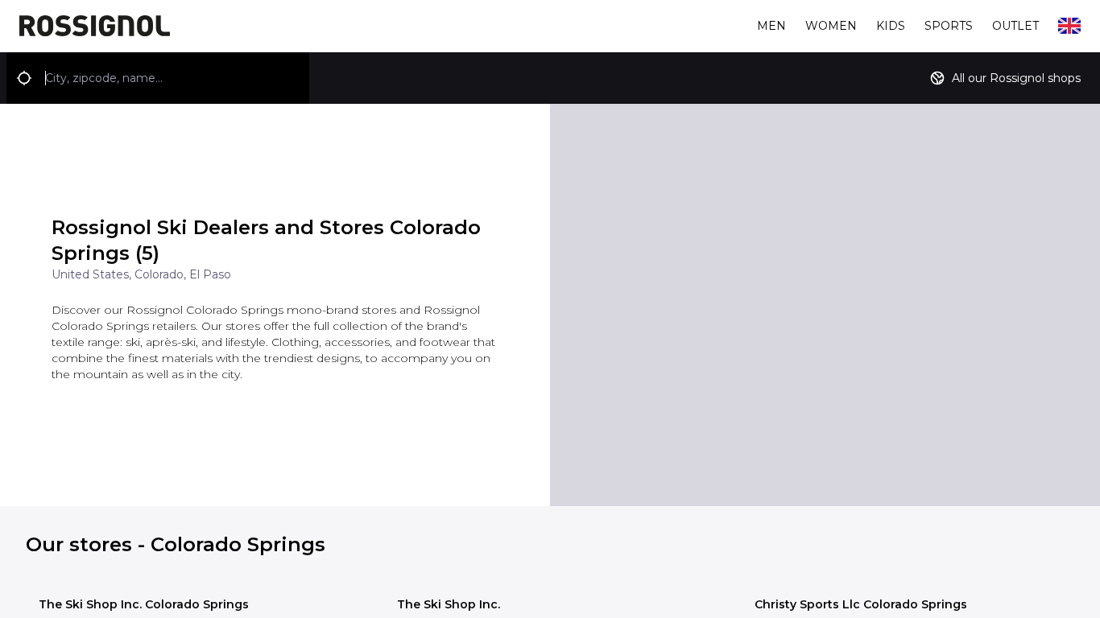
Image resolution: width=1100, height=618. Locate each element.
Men (771, 26)
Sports (948, 26)
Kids (890, 26)
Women (831, 26)
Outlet (1015, 26)
